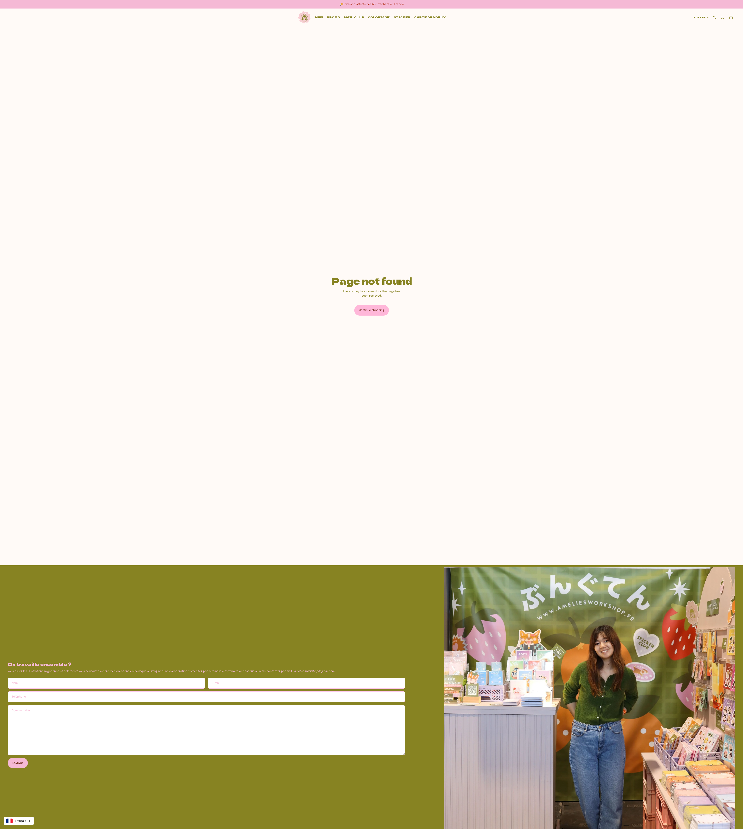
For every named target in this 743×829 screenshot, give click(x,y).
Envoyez (17, 763)
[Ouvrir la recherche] (714, 17)
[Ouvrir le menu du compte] (722, 17)
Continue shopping (371, 310)
